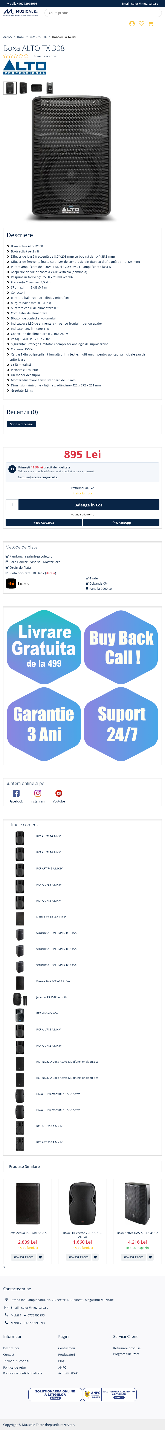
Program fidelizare (126, 1354)
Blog (61, 1361)
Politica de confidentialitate (22, 1373)
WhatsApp (123, 523)
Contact (8, 1354)
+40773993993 (27, 4)
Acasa (7, 37)
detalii (50, 573)
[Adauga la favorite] (40, 1257)
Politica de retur (14, 1367)
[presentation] (3, 1266)
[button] (55, 1394)
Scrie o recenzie (45, 56)
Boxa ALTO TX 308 (64, 37)
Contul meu (66, 1348)
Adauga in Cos (88, 505)
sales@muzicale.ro (144, 4)
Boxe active (38, 37)
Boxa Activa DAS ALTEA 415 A (137, 1233)
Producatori (66, 1354)
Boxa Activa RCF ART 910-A (28, 1233)
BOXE (20, 37)
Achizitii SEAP (68, 1373)
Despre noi (11, 1348)
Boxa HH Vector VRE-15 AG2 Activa (82, 1235)
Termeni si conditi (16, 1361)
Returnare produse (127, 1348)
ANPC (62, 1367)
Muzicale (28, 1424)
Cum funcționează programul (38, 477)
